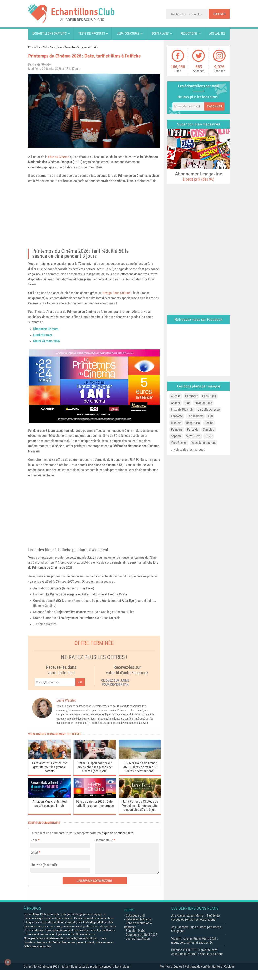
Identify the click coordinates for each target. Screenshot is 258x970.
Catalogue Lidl (135, 915)
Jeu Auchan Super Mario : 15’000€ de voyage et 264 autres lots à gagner (195, 917)
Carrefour (191, 396)
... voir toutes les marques (188, 449)
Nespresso (193, 423)
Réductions (188, 33)
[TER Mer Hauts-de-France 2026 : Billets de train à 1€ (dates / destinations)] (140, 758)
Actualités (217, 33)
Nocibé (208, 423)
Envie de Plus (203, 403)
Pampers (176, 429)
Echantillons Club (37, 47)
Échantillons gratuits (50, 33)
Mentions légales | (172, 966)
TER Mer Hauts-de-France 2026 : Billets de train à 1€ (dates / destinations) (140, 767)
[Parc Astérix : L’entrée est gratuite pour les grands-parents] (49, 758)
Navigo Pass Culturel (116, 293)
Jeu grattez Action (138, 938)
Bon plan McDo (135, 931)
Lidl (210, 416)
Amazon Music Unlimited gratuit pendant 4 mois (50, 803)
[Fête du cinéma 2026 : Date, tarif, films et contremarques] (95, 796)
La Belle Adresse (209, 409)
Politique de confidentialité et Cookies (209, 966)
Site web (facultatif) (43, 865)
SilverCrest (193, 436)
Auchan (176, 396)
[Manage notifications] (8, 962)
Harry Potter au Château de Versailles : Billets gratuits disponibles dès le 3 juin (140, 805)
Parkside (192, 429)
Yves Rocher (179, 443)
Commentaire (105, 840)
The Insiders (195, 416)
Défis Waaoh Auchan (139, 919)
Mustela (176, 423)
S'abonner (214, 106)
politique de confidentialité (115, 833)
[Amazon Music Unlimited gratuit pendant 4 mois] (49, 796)
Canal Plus (209, 396)
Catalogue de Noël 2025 (141, 935)
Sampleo (208, 429)
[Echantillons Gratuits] (71, 22)
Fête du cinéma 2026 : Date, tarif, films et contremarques (95, 803)
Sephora (176, 436)
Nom (33, 840)
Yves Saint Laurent (203, 443)
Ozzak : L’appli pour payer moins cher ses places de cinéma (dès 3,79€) (94, 767)
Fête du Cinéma (58, 157)
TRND (208, 436)
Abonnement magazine (198, 176)
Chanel (175, 403)
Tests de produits (91, 33)
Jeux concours (128, 33)
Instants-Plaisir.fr (182, 409)
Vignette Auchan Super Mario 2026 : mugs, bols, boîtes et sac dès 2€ (194, 940)
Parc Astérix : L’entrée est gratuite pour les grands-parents (49, 767)
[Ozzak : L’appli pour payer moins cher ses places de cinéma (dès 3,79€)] (95, 758)
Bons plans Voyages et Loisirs (81, 47)
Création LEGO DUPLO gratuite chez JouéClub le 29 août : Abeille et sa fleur (197, 952)
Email (34, 852)
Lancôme (177, 416)
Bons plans (160, 33)
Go (80, 682)
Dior (187, 403)
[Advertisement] (94, 217)
